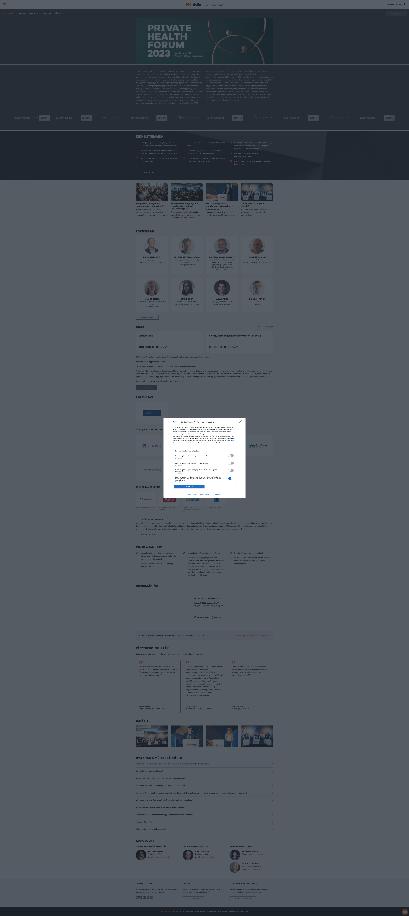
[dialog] (204, 458)
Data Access (204, 494)
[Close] (241, 422)
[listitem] (204, 451)
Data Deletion (192, 494)
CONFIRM (189, 486)
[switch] (231, 455)
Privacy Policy (216, 494)
